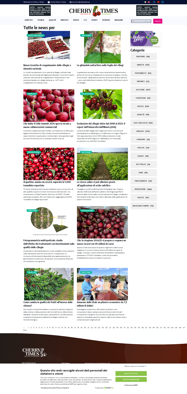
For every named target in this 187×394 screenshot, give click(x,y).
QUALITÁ (52, 20)
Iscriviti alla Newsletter (81, 2)
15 (68, 327)
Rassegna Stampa (141, 206)
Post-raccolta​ (35, 35)
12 (59, 327)
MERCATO (64, 20)
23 (95, 327)
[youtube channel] (157, 1)
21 (88, 327)
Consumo (141, 139)
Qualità (32, 272)
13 (62, 327)
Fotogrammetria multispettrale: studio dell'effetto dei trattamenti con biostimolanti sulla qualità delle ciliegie (48, 244)
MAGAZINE (119, 20)
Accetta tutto (131, 374)
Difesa (140, 106)
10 (53, 327)
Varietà (140, 65)
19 (81, 327)
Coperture (141, 98)
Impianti (141, 81)
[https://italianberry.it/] (146, 38)
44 (172, 327)
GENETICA (29, 20)
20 (85, 327)
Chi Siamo (65, 363)
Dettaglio (141, 164)
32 (128, 327)
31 (124, 327)
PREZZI (76, 20)
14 (65, 327)
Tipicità (140, 148)
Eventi (141, 156)
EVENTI (94, 20)
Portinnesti (140, 73)
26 (106, 327)
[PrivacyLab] (108, 388)
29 (117, 327)
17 (75, 327)
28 (114, 327)
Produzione (87, 94)
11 (55, 327)
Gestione (86, 35)
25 (103, 327)
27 (110, 327)
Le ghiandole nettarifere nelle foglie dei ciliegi (100, 65)
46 (180, 327)
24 (99, 327)
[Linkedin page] (162, 1)
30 (121, 327)
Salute (140, 197)
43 (168, 327)
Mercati (32, 94)
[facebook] (153, 1)
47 (184, 327)
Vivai (141, 173)
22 (92, 327)
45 (176, 327)
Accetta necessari (131, 379)
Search (158, 21)
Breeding (140, 57)
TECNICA (40, 20)
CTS (85, 20)
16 (72, 327)
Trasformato (140, 181)
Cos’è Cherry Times (58, 2)
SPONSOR (106, 20)
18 (78, 327)
